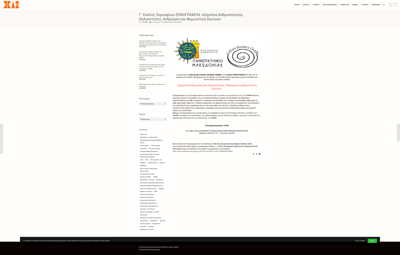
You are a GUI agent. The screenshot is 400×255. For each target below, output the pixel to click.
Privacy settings (360, 241)
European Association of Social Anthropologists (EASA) (149, 156)
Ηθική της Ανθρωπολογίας (148, 188)
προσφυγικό (156, 223)
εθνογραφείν (144, 220)
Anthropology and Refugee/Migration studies (151, 141)
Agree (372, 241)
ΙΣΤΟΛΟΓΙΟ (364, 5)
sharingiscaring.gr (154, 249)
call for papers (144, 145)
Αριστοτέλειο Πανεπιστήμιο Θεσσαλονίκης (149, 170)
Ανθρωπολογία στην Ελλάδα (172, 22)
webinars (162, 162)
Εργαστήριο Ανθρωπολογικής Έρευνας (152, 182)
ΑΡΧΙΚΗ (296, 5)
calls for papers (155, 145)
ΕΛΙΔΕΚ (155, 177)
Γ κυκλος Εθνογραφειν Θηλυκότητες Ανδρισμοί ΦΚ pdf (237, 146)
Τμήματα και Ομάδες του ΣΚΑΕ (149, 212)
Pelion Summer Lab (156, 160)
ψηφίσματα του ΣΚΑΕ (146, 229)
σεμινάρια (143, 226)
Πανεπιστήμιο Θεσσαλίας (148, 200)
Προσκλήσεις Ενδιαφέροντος (149, 206)
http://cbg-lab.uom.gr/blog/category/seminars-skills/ (232, 144)
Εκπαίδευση (159, 180)
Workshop (143, 165)
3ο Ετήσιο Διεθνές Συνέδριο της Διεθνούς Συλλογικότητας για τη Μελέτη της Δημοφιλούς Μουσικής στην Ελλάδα (152, 43)
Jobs (141, 160)
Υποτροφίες (144, 215)
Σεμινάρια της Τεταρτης (147, 209)
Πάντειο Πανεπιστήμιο (147, 194)
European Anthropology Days (149, 151)
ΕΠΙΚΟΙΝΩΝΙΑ (376, 5)
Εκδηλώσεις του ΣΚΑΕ (147, 180)
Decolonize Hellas (154, 148)
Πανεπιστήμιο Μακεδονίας (148, 203)
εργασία (162, 220)
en (384, 5)
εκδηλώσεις (154, 220)
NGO (146, 160)
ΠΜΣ (155, 191)
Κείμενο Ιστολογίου (146, 191)
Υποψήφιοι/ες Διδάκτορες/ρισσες (150, 218)
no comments (156, 22)
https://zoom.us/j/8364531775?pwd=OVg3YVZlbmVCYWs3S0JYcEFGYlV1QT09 (218, 131)
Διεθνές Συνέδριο (145, 177)
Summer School (152, 162)
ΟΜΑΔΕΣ (355, 5)
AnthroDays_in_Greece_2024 (148, 137)
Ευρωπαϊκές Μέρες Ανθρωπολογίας (151, 185)
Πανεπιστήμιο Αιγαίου (147, 197)
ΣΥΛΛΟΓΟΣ (306, 5)
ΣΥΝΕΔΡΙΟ (316, 5)
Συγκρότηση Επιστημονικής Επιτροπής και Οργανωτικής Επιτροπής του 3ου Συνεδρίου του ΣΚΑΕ (152, 66)
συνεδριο (151, 226)
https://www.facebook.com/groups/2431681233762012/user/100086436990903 (203, 151)
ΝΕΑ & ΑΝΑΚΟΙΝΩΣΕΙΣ (330, 5)
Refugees (143, 162)
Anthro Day (143, 134)
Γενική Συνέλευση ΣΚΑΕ (147, 174)
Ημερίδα (161, 188)
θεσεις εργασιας (145, 223)
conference (143, 148)
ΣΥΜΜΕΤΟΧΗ (344, 5)
